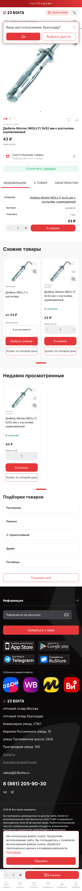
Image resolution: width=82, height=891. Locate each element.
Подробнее (13, 852)
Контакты (9, 754)
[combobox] (36, 21)
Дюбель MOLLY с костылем (17, 294)
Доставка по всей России (19, 762)
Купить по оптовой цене (21, 351)
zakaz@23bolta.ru (16, 773)
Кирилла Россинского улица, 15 (27, 731)
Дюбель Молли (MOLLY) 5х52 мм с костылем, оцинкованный (21, 422)
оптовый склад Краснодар (23, 716)
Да (23, 36)
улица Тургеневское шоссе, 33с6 (28, 739)
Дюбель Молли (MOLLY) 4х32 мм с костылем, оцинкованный (53, 199)
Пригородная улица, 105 (21, 747)
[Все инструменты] (71, 684)
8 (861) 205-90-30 (24, 783)
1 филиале (49, 168)
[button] (74, 21)
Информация (13, 600)
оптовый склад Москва (20, 708)
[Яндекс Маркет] (51, 684)
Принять (41, 861)
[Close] (74, 27)
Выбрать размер (22, 341)
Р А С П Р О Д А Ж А (41, 3)
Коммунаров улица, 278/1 (22, 724)
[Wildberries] (31, 684)
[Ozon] (10, 684)
